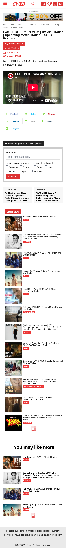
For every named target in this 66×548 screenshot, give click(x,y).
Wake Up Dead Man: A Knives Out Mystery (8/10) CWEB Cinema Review (42, 344)
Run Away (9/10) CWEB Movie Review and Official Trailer (42, 254)
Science (13, 171)
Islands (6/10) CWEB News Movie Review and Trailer (41, 272)
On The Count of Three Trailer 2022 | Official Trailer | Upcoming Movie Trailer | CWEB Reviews (17, 197)
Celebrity (27, 167)
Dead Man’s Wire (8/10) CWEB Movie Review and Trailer (39, 290)
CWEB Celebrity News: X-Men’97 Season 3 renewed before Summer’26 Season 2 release (42, 418)
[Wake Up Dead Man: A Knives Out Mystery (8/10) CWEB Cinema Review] (13, 350)
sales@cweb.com (53, 534)
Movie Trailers (16, 24)
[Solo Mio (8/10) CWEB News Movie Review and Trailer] (13, 314)
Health (50, 167)
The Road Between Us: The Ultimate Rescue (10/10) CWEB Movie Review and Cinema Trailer (41, 381)
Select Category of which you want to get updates (30, 163)
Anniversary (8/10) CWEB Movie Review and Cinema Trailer (43, 362)
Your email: (11, 152)
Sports (25, 171)
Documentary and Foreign (33, 386)
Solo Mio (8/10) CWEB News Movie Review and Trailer (42, 308)
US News (38, 171)
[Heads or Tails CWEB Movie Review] (13, 223)
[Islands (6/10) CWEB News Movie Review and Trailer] (13, 278)
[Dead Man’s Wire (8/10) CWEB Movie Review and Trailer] (13, 296)
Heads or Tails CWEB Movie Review (39, 216)
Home (5, 24)
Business (13, 167)
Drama (26, 276)
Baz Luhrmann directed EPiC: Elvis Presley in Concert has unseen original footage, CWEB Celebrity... (42, 237)
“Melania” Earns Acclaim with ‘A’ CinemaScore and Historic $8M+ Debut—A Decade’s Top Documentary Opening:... (42, 327)
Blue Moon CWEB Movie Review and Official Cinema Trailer (39, 398)
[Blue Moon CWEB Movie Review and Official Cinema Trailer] (13, 404)
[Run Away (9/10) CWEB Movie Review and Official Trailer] (13, 260)
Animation (27, 423)
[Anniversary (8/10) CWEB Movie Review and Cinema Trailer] (13, 368)
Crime (40, 167)
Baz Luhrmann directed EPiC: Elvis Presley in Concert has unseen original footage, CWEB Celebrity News (41, 475)
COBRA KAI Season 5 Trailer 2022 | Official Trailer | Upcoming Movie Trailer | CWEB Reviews (48, 197)
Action (26, 219)
